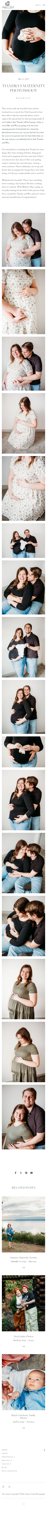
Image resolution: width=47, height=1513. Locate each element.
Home (5, 1450)
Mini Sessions (9, 1471)
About (5, 1453)
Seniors (31, 1340)
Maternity (23, 98)
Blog (4, 1467)
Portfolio (7, 1457)
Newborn (30, 1422)
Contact (6, 1464)
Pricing (6, 1460)
